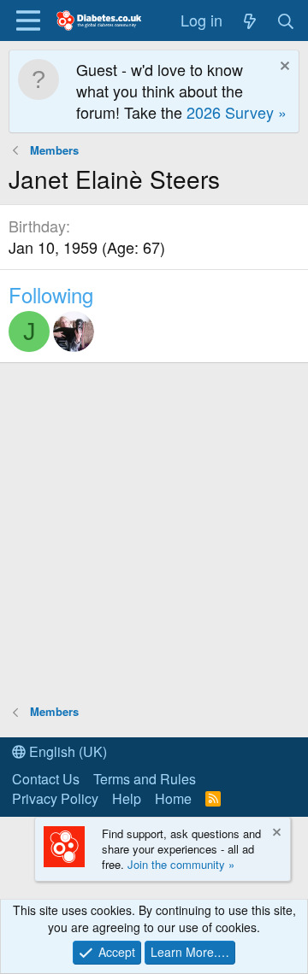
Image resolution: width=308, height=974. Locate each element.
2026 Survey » (237, 112)
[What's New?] (249, 20)
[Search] (286, 20)
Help (126, 798)
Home (173, 798)
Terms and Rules (144, 779)
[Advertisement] (154, 532)
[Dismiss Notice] (282, 68)
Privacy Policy (55, 798)
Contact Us (46, 779)
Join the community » (180, 864)
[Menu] (27, 20)
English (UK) (66, 751)
